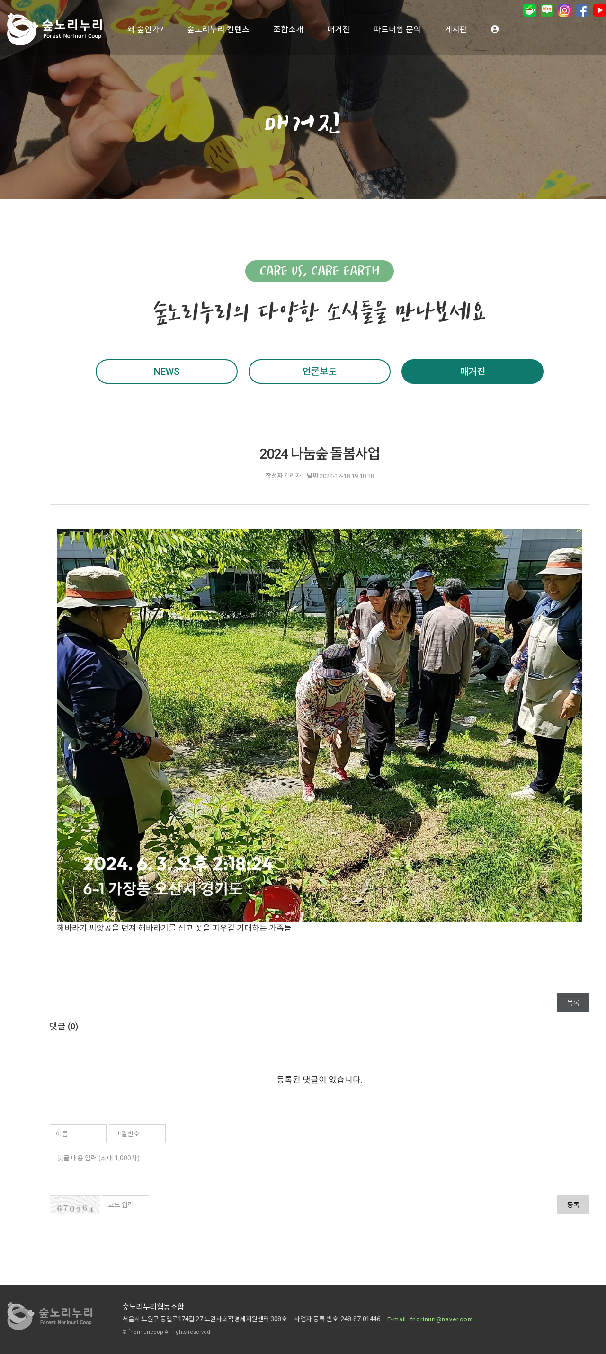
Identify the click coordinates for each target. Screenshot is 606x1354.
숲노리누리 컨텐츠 (218, 29)
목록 (573, 1003)
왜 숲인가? (145, 29)
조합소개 (288, 29)
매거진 (338, 29)
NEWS (166, 371)
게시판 (456, 29)
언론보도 (320, 371)
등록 (573, 1205)
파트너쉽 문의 (397, 29)
